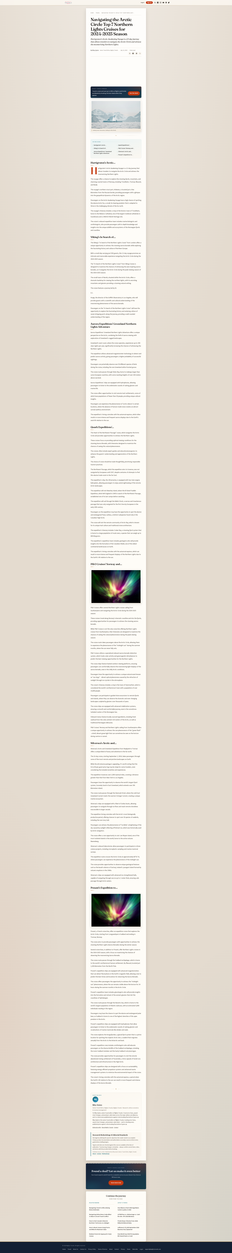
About (94, 1154)
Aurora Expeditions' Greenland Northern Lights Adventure (103, 152)
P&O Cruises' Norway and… (126, 148)
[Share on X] (129, 53)
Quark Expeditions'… (124, 145)
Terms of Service (102, 1249)
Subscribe (135, 1249)
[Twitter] (155, 2)
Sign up (149, 2)
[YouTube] (163, 2)
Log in (142, 2)
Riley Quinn (95, 50)
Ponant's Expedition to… (125, 155)
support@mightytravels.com (153, 1249)
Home (92, 13)
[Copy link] (139, 53)
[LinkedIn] (166, 2)
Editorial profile (97, 1127)
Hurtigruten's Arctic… (100, 145)
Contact (116, 1127)
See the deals (134, 93)
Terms (128, 1249)
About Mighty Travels (107, 1127)
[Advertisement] (116, 71)
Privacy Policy (92, 1249)
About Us (75, 1249)
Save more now (116, 1183)
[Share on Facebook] (133, 53)
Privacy (123, 1249)
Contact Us (83, 1249)
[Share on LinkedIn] (136, 53)
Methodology (105, 1154)
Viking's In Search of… (100, 148)
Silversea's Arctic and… (125, 152)
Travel (98, 13)
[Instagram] (160, 2)
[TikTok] (169, 2)
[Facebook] (158, 2)
